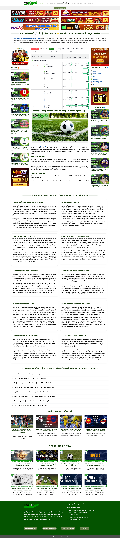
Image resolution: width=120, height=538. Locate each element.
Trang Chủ (43, 3)
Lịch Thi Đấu (61, 3)
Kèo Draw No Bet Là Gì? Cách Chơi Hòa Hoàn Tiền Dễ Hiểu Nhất (95, 464)
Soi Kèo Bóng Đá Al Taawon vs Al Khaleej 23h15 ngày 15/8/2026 (71, 430)
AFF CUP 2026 (96, 70)
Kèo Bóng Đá (18, 38)
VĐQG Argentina (97, 81)
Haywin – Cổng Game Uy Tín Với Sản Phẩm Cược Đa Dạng (99, 170)
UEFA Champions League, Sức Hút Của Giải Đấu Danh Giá (20, 115)
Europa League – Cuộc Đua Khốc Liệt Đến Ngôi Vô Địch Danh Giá (19, 131)
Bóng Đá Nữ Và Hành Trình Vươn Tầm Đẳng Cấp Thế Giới (19, 164)
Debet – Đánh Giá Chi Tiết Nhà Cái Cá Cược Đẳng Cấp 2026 (99, 154)
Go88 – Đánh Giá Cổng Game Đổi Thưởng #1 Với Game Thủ (99, 186)
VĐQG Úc (95, 84)
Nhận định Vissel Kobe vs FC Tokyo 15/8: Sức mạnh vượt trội (46, 430)
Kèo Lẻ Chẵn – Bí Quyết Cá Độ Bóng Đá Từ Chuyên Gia (71, 464)
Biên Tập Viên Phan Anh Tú (44, 519)
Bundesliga (96, 78)
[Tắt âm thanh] (88, 52)
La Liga (94, 75)
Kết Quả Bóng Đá (70, 3)
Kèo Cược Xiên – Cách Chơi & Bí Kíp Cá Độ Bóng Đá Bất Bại (22, 464)
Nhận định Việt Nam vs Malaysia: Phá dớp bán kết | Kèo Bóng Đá (95, 430)
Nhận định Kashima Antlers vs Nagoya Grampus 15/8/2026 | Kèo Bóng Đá (22, 431)
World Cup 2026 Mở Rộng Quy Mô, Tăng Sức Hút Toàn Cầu (20, 99)
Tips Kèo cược (90, 3)
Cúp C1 (94, 71)
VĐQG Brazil (96, 79)
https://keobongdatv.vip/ (31, 38)
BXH (55, 3)
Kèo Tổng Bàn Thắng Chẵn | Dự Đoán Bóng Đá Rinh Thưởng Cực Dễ (95, 489)
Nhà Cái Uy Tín (81, 3)
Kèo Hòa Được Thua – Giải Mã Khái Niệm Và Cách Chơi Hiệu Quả (22, 489)
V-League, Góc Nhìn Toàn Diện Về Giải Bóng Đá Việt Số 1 (20, 83)
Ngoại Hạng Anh (97, 73)
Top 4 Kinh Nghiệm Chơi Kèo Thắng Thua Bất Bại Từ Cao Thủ (46, 489)
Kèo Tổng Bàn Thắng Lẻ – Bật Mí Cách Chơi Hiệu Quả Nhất (71, 489)
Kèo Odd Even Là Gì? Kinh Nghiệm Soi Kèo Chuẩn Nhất (47, 464)
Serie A (95, 76)
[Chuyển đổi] (12, 374)
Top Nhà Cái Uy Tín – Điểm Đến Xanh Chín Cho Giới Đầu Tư (99, 137)
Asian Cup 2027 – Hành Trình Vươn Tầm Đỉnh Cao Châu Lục (20, 148)
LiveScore (50, 3)
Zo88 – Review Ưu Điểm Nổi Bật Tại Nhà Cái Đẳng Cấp (99, 121)
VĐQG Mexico (96, 83)
